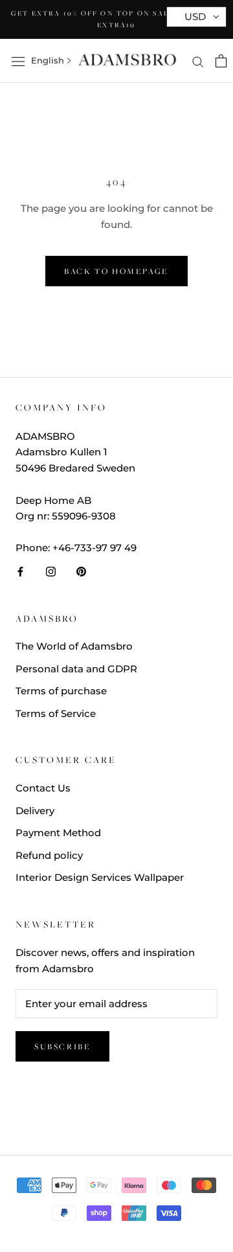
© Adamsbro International (116, 1111)
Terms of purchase (61, 691)
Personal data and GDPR (76, 669)
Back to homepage (116, 271)
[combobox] (48, 61)
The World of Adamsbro (74, 646)
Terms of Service (56, 713)
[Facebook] (20, 571)
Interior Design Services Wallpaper (100, 877)
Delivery (35, 810)
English (47, 60)
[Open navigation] (18, 61)
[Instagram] (51, 571)
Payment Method (58, 832)
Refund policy (49, 855)
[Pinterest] (81, 571)
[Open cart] (221, 60)
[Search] (198, 61)
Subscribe (62, 1046)
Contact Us (43, 788)
